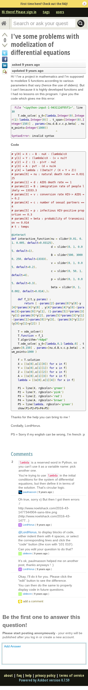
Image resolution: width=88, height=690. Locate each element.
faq (19, 675)
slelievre (27, 553)
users (60, 11)
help (28, 675)
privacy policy (45, 675)
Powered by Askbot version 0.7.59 (44, 680)
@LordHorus (27, 532)
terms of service (71, 675)
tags (46, 11)
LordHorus (29, 524)
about (8, 675)
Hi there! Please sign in (19, 11)
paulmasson (29, 492)
